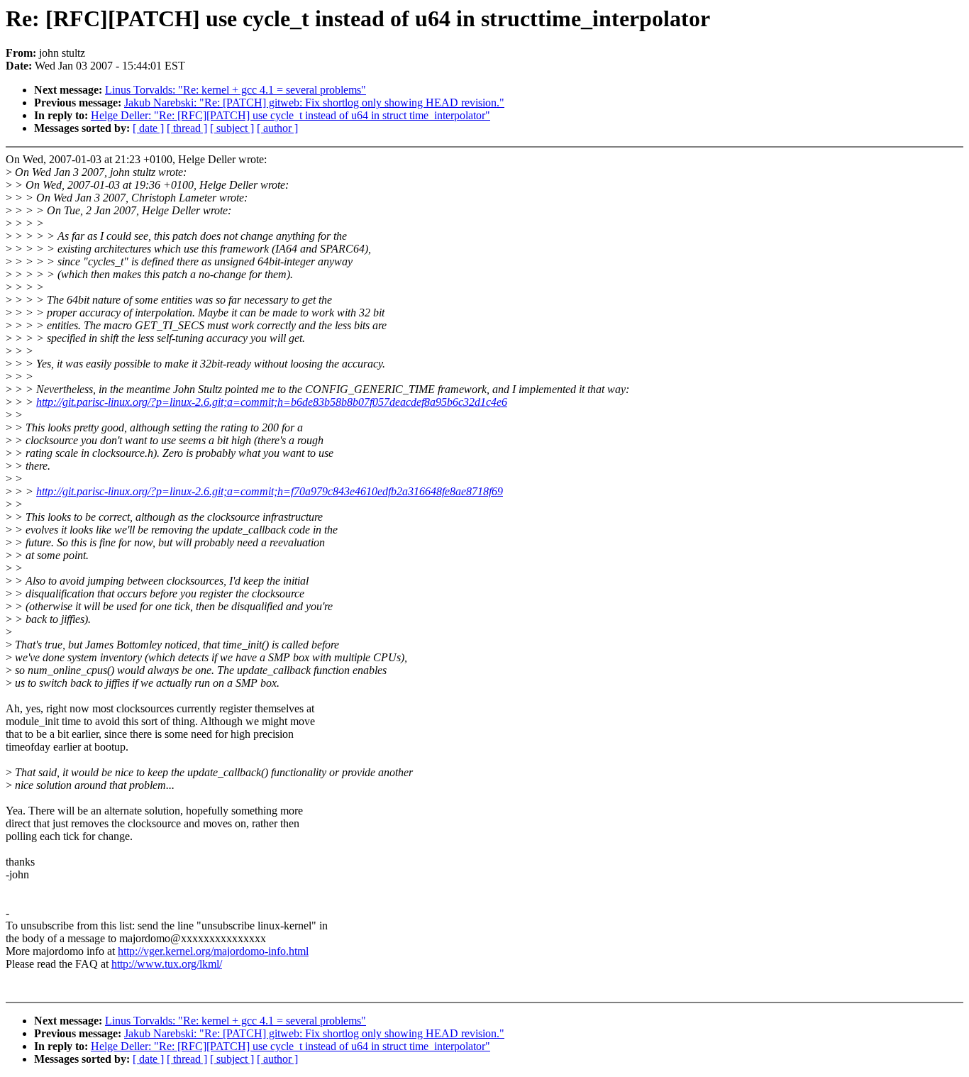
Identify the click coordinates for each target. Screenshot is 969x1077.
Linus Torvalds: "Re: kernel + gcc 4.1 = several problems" (235, 90)
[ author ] (277, 128)
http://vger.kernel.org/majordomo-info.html (213, 951)
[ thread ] (187, 128)
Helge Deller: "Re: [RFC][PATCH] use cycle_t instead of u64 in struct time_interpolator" (290, 115)
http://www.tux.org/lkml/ (166, 964)
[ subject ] (232, 128)
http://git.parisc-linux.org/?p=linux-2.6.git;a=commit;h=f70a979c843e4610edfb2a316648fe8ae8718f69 (269, 491)
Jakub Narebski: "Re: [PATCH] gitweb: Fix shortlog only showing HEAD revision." (314, 102)
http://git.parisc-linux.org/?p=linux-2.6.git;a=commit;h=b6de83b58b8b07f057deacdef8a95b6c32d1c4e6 (271, 402)
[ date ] (148, 128)
